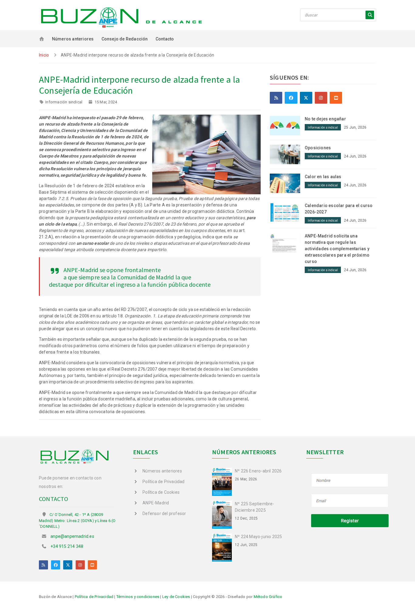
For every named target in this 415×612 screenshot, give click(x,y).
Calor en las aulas (323, 176)
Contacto (165, 38)
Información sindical (63, 102)
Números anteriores (73, 38)
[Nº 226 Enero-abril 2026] (223, 481)
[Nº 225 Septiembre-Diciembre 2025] (223, 514)
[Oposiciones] (287, 153)
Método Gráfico (268, 596)
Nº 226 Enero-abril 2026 (258, 471)
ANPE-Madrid (155, 502)
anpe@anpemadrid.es (72, 536)
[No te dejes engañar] (287, 125)
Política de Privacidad (163, 481)
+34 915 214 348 (66, 546)
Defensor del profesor (164, 513)
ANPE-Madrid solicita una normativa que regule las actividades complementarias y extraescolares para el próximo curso (337, 248)
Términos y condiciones (137, 596)
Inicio (44, 55)
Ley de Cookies (176, 596)
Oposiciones (318, 147)
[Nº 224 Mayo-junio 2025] (223, 547)
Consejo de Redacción (124, 38)
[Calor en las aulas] (287, 182)
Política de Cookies (161, 492)
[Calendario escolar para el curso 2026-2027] (287, 211)
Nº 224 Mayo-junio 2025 (258, 536)
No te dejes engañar (325, 118)
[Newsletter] (350, 501)
